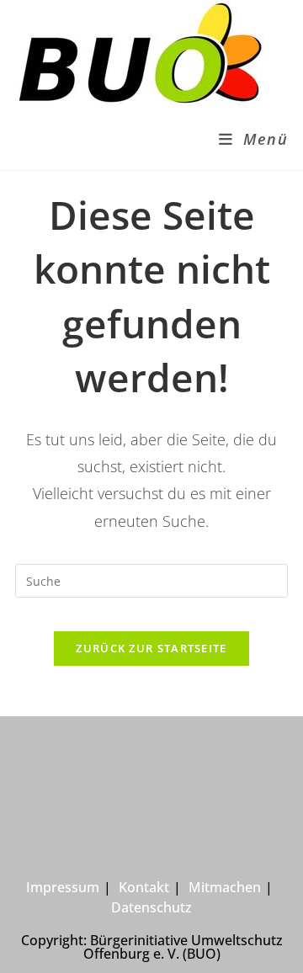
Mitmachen (225, 887)
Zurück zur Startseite (151, 648)
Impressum (62, 887)
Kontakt (144, 887)
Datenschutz (151, 907)
